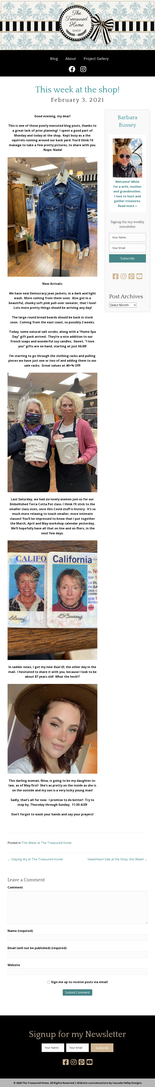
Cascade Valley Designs (127, 1083)
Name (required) (20, 931)
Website (14, 965)
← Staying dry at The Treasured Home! (35, 859)
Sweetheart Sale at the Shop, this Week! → (117, 859)
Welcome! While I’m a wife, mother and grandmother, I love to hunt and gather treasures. (127, 191)
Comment (15, 887)
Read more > (127, 206)
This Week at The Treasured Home (46, 843)
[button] (72, 69)
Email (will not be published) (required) (37, 948)
